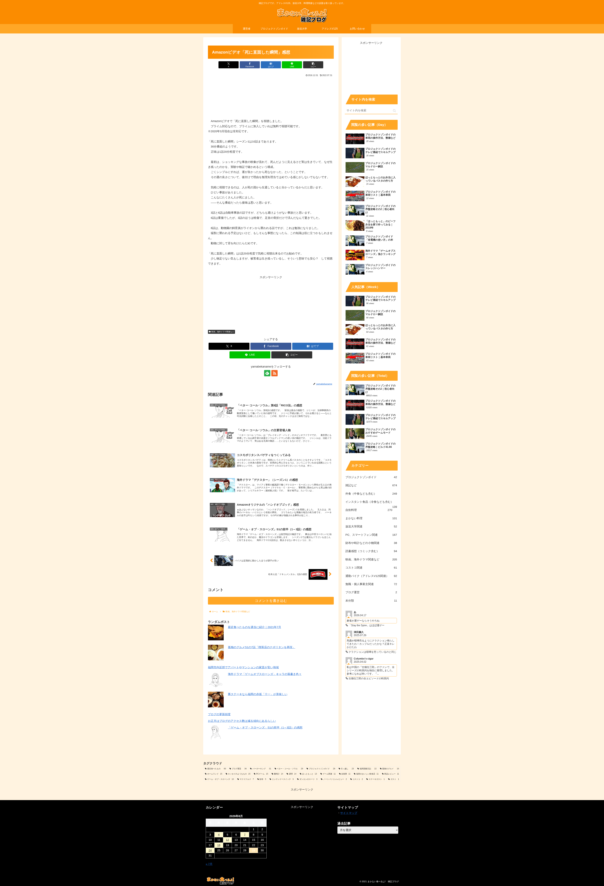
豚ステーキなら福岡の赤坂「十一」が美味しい (257, 694)
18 (218, 845)
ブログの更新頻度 (219, 714)
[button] (313, 64)
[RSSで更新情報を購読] (274, 373)
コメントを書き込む (271, 601)
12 (227, 839)
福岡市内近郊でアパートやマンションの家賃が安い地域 (243, 667)
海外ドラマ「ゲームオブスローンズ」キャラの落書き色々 (265, 674)
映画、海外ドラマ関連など (222, 332)
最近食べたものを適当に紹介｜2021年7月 (254, 627)
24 (210, 850)
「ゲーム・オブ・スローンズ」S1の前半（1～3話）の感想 (265, 727)
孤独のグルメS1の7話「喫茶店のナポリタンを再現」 (261, 647)
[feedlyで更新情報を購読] (267, 373)
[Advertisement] (271, 302)
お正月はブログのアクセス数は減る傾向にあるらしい (242, 720)
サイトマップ (348, 813)
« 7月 (209, 864)
